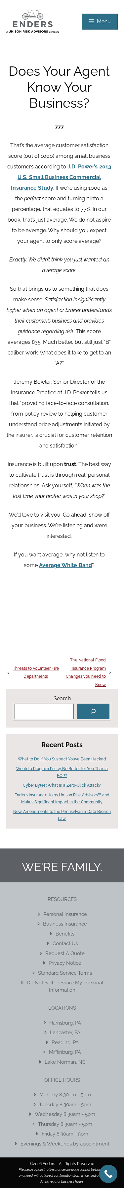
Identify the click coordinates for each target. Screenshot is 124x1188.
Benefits (65, 934)
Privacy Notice (65, 963)
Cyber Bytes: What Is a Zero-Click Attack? (62, 785)
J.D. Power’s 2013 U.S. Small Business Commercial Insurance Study (61, 177)
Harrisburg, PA (65, 1023)
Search (62, 698)
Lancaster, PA (65, 1033)
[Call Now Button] (108, 1174)
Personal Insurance (65, 914)
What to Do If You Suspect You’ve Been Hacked (62, 759)
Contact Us (65, 943)
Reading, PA (65, 1042)
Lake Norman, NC (65, 1062)
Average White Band (65, 565)
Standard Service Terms (65, 973)
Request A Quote (65, 953)
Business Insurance (65, 924)
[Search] (93, 712)
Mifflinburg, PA (65, 1052)
